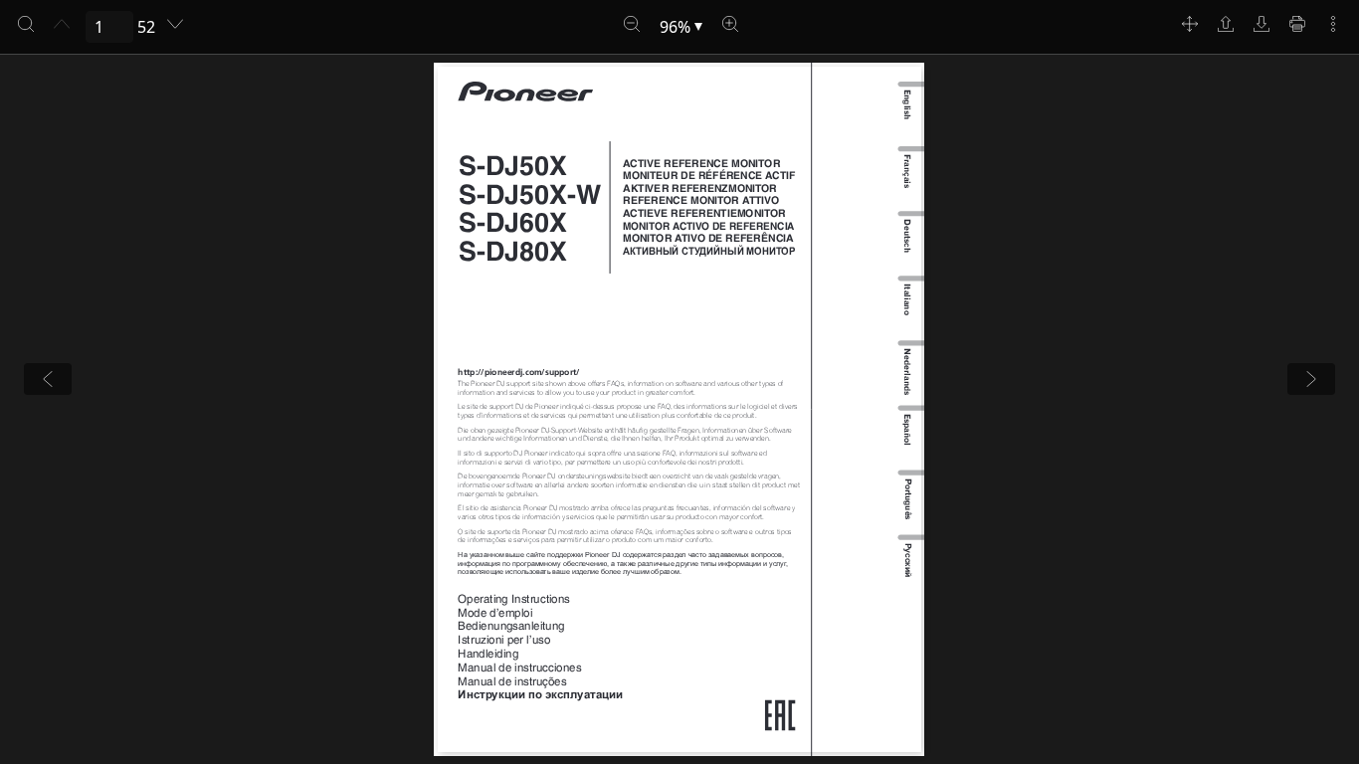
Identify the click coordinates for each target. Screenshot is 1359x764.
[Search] (26, 24)
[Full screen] (1190, 24)
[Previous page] (62, 24)
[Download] (1261, 24)
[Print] (1297, 24)
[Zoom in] (730, 24)
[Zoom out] (632, 24)
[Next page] (175, 24)
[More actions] (1333, 24)
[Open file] (1226, 24)
